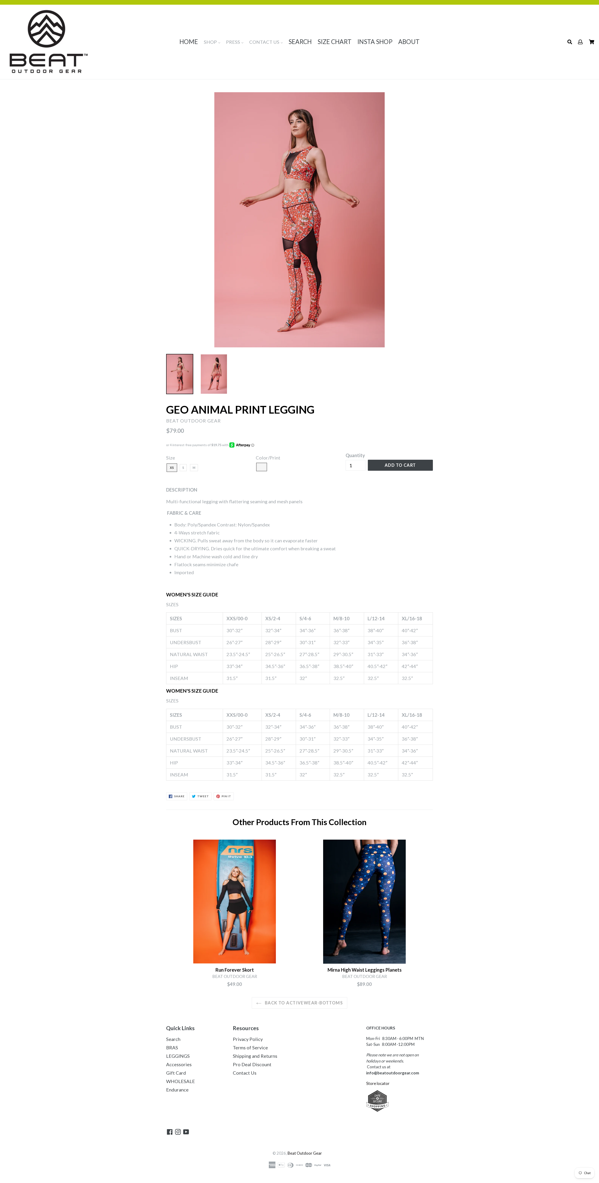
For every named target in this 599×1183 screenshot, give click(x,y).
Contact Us (244, 1073)
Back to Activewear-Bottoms (303, 1002)
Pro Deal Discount (252, 1064)
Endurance (177, 1089)
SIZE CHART (334, 41)
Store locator (378, 1083)
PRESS (233, 42)
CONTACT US (264, 42)
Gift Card (176, 1073)
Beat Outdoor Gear (305, 1153)
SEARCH (300, 41)
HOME (188, 41)
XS (172, 468)
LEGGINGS (178, 1056)
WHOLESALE (180, 1081)
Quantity (355, 455)
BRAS (172, 1047)
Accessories (179, 1064)
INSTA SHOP (374, 41)
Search (173, 1039)
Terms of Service (250, 1047)
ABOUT (409, 41)
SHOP (211, 42)
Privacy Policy (248, 1039)
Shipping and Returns (255, 1056)
